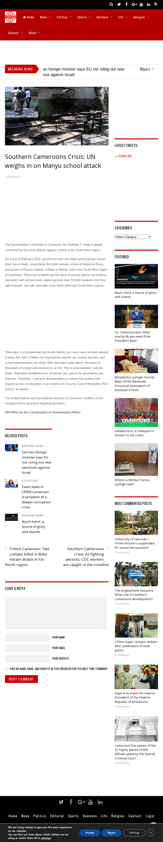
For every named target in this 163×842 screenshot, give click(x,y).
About (33, 32)
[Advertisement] (81, 51)
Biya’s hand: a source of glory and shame (79, 69)
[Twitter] (119, 4)
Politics (62, 17)
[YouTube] (141, 4)
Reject (111, 833)
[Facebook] (126, 4)
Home (30, 17)
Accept (89, 833)
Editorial (57, 810)
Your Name (58, 632)
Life (121, 17)
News (43, 17)
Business (102, 17)
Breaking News (33, 440)
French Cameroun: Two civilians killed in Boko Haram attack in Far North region (27, 551)
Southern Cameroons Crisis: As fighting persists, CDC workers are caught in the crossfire (86, 551)
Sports (82, 17)
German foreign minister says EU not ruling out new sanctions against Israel (36, 457)
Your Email (58, 642)
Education (30, 475)
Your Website (60, 653)
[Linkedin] (148, 4)
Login (150, 810)
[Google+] (134, 4)
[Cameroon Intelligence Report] (10, 20)
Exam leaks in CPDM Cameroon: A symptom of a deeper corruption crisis (36, 491)
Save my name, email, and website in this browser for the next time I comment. (59, 663)
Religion (139, 17)
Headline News (33, 510)
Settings (134, 833)
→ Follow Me (123, 150)
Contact (13, 32)
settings (46, 838)
